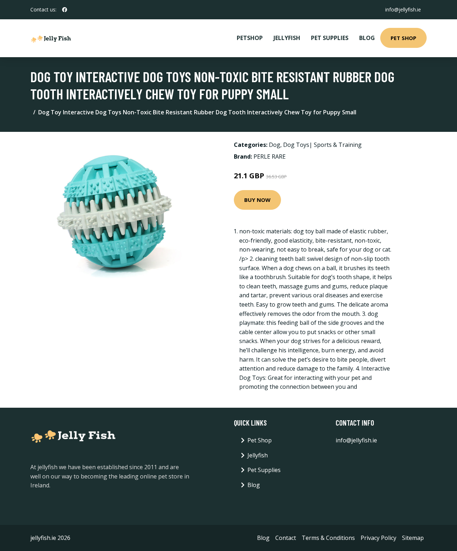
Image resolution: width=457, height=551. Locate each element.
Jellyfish (286, 38)
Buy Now (257, 199)
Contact (285, 538)
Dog (274, 145)
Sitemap (413, 538)
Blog (367, 38)
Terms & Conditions (328, 538)
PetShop (250, 38)
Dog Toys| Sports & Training (322, 145)
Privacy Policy (378, 538)
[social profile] (64, 9)
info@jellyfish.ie (403, 9)
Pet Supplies (329, 38)
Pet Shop (403, 37)
